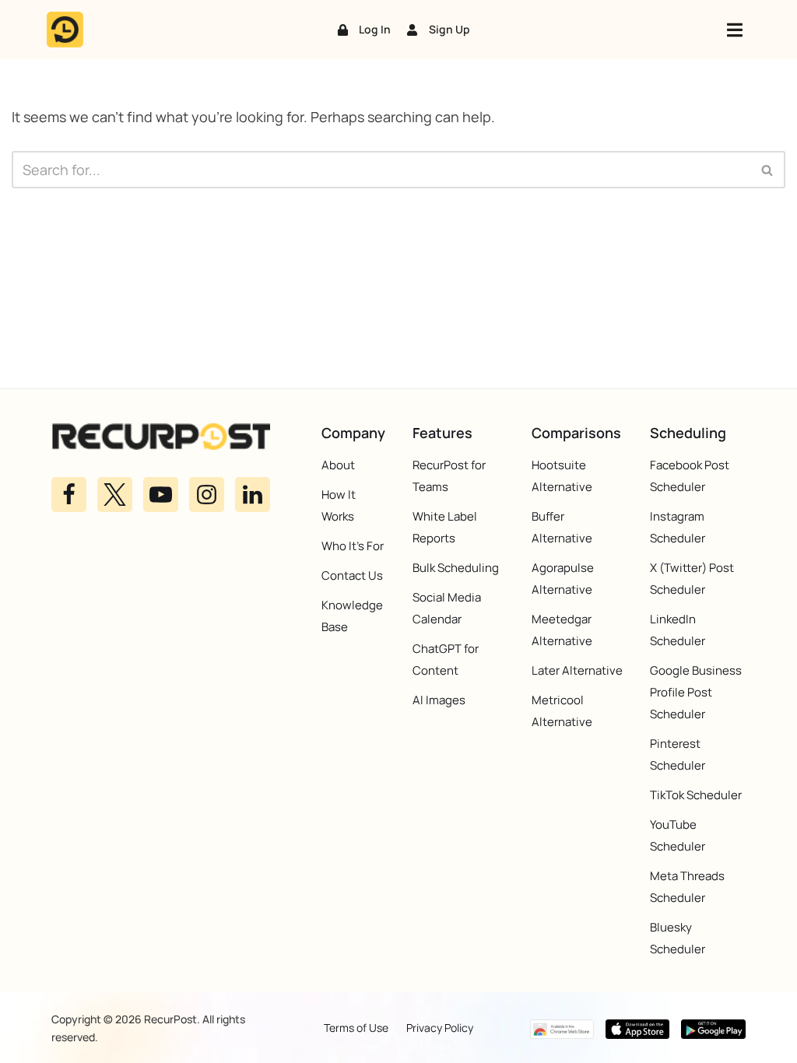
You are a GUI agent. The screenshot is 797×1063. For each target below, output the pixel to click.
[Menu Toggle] (734, 30)
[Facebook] (68, 494)
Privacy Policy (439, 1027)
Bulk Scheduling (456, 568)
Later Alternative (577, 670)
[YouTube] (160, 494)
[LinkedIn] (252, 494)
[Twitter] (114, 494)
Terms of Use (356, 1027)
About (338, 465)
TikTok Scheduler (696, 795)
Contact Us (352, 575)
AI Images (439, 700)
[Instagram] (206, 494)
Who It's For (352, 546)
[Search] (767, 169)
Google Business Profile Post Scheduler (696, 692)
